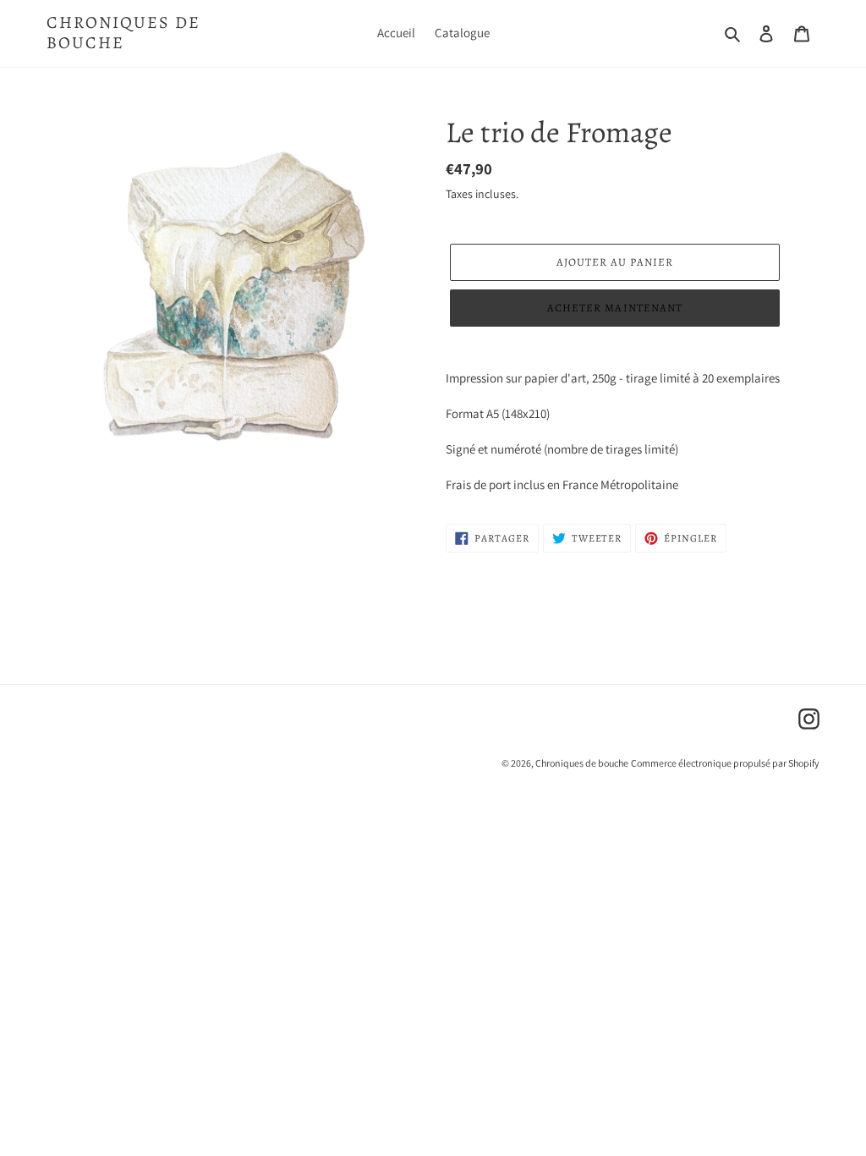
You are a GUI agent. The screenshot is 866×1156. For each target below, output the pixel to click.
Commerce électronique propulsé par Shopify (725, 763)
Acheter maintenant (614, 307)
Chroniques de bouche (123, 33)
